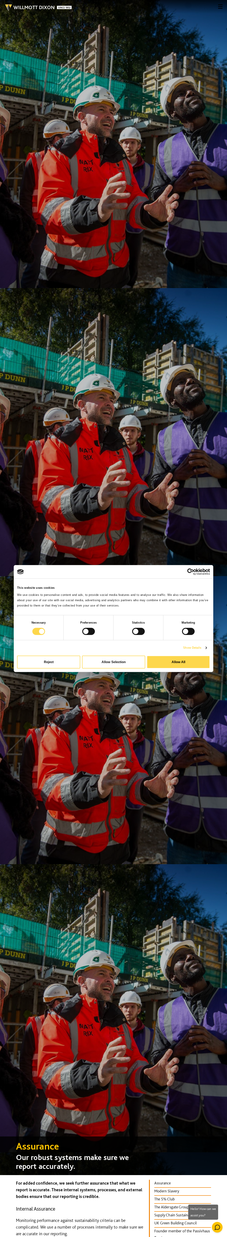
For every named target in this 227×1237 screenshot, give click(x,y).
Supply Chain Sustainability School (181, 1215)
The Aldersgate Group (171, 1207)
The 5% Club (164, 1199)
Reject (49, 662)
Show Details (192, 647)
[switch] (88, 631)
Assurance (162, 1183)
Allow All (178, 662)
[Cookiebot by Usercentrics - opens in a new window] (190, 571)
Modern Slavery (166, 1191)
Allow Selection (114, 662)
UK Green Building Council (175, 1223)
